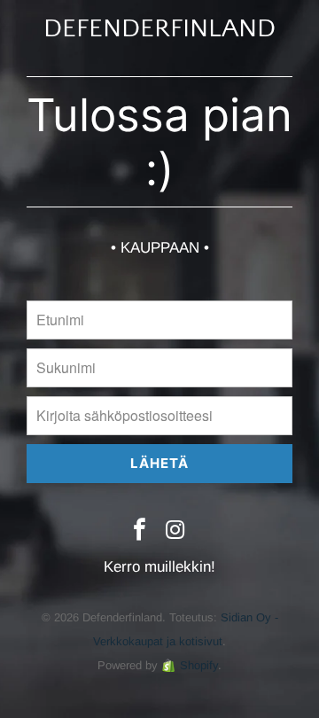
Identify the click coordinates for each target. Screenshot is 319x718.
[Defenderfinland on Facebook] (140, 531)
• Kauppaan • (160, 247)
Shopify (199, 665)
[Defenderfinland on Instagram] (176, 531)
